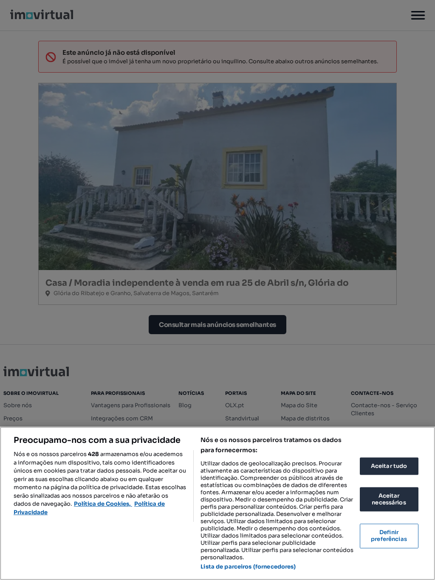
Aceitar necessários (389, 500)
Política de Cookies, (103, 503)
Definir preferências (389, 536)
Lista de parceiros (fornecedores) (248, 566)
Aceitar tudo (389, 466)
